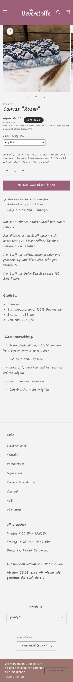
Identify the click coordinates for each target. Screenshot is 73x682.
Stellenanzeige (17, 445)
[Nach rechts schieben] (45, 96)
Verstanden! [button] (56, 670)
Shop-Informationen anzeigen (28, 210)
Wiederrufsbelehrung (21, 482)
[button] (5, 12)
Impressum (14, 473)
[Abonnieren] (61, 617)
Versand (20, 126)
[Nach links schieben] (28, 96)
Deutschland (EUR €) (34, 646)
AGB (10, 500)
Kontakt (12, 455)
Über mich (14, 510)
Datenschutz (15, 464)
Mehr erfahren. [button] (15, 676)
